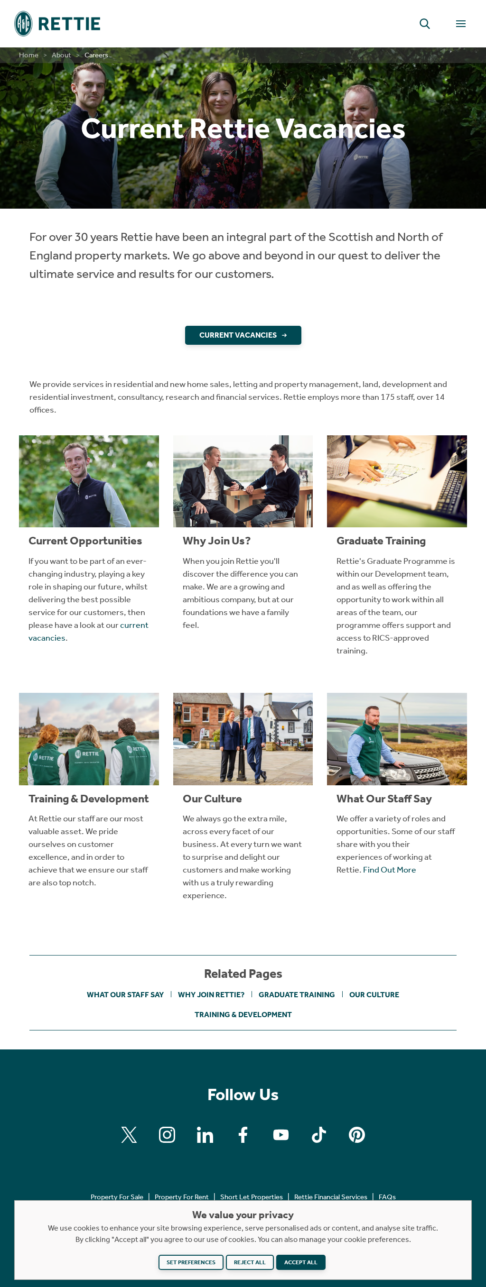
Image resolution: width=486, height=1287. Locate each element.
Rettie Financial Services (330, 1197)
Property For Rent (182, 1197)
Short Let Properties (251, 1197)
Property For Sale (117, 1197)
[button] (425, 23)
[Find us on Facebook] (243, 1135)
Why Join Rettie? (211, 994)
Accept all (301, 1262)
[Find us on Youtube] (281, 1135)
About (61, 55)
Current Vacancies (238, 335)
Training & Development (243, 1014)
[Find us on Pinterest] (357, 1135)
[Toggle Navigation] (461, 23)
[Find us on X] (129, 1135)
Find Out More (389, 869)
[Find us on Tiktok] (319, 1135)
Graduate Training (297, 994)
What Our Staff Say (125, 994)
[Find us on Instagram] (167, 1135)
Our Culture (374, 994)
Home (28, 55)
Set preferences (191, 1262)
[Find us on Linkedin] (205, 1135)
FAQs (387, 1197)
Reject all (250, 1262)
